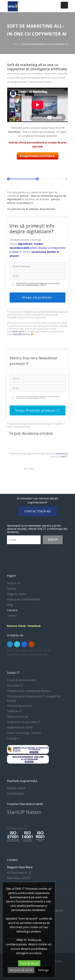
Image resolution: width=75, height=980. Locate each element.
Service (11, 588)
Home (16, 44)
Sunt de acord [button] (29, 963)
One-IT (64, 456)
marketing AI (61, 453)
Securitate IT (15, 685)
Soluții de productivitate (21, 680)
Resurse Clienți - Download (23, 625)
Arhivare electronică (19, 706)
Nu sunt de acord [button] (21, 970)
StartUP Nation (24, 812)
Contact (12, 616)
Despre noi (14, 583)
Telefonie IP (14, 711)
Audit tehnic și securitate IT (23, 722)
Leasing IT (13, 738)
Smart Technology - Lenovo (24, 733)
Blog (10, 605)
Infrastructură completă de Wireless (29, 691)
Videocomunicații (17, 716)
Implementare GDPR (20, 727)
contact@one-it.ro (21, 334)
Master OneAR (16, 788)
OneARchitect (15, 794)
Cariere (12, 610)
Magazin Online (16, 594)
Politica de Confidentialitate (23, 599)
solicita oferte (18, 331)
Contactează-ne (37, 511)
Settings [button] (43, 970)
